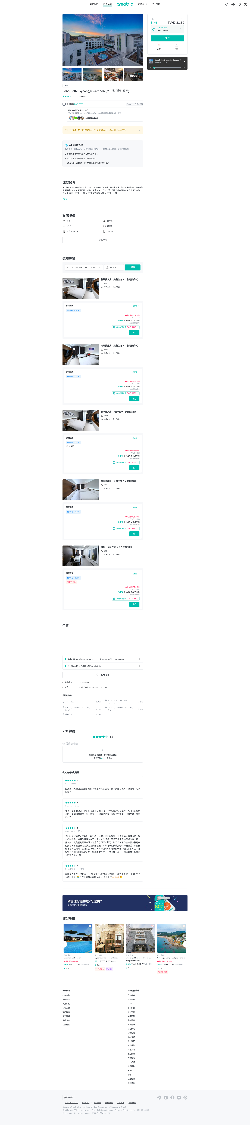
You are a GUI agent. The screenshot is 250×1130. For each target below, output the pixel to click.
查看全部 (103, 240)
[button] (103, 130)
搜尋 (133, 267)
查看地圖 (105, 674)
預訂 (134, 332)
